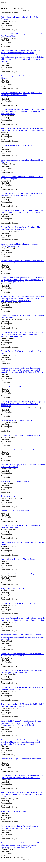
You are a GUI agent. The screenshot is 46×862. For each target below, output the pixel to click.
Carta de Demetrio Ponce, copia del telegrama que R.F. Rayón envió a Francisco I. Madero (21, 94)
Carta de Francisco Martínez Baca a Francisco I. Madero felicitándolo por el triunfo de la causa (22, 228)
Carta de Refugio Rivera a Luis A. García (16, 145)
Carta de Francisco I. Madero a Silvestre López (18, 574)
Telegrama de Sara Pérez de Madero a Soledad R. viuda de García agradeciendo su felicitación (23, 705)
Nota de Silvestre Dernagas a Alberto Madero (18, 559)
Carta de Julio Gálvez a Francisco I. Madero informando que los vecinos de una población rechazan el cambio (22, 777)
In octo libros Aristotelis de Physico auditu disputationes (21, 450)
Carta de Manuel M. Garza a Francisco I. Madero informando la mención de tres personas (19, 827)
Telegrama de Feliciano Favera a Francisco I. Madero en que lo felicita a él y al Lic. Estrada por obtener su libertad (22, 129)
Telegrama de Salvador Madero (12, 589)
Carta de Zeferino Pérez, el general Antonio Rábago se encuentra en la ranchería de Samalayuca (21, 195)
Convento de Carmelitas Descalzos (14, 387)
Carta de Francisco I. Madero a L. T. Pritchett (18, 603)
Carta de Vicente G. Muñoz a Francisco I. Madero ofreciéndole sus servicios (19, 245)
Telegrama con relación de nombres (14, 811)
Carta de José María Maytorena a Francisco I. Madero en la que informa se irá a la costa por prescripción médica (23, 211)
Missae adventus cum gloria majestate (15, 481)
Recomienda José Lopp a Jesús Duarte (15, 511)
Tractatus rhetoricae (8, 496)
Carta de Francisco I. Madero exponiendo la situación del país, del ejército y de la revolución (22, 671)
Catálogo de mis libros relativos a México (16, 420)
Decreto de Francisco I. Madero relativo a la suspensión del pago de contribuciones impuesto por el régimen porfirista (23, 619)
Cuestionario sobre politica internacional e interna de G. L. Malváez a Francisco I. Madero (22, 655)
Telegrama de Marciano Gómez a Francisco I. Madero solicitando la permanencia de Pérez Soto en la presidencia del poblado (22, 637)
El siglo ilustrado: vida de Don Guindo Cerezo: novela (21, 435)
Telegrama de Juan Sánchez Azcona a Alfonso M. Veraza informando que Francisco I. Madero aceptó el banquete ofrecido (22, 794)
